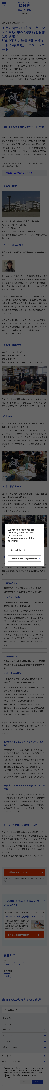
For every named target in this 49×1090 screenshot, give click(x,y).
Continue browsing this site (23, 558)
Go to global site (18, 550)
